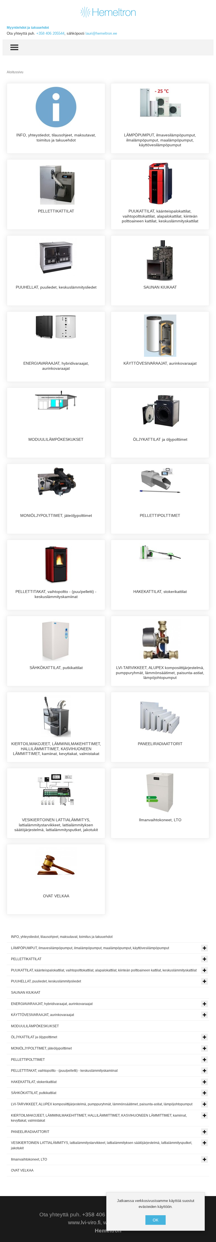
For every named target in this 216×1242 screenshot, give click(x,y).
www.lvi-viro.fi (84, 1222)
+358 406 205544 (50, 33)
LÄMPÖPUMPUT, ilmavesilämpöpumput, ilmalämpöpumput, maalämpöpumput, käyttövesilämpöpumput (160, 140)
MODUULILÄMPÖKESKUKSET (56, 439)
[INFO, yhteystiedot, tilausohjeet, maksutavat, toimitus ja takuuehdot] (56, 107)
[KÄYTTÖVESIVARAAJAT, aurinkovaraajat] (160, 335)
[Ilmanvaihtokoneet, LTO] (160, 792)
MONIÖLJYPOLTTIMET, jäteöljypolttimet (56, 515)
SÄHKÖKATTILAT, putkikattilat (56, 667)
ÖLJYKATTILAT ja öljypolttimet (160, 439)
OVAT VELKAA (56, 896)
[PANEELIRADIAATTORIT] (160, 716)
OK (155, 1220)
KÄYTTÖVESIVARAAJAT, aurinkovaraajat (160, 363)
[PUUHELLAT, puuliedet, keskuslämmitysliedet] (56, 257)
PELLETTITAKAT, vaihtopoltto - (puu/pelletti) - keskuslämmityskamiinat (55, 594)
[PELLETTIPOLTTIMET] (160, 480)
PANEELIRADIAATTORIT (160, 743)
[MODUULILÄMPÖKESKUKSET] (56, 400)
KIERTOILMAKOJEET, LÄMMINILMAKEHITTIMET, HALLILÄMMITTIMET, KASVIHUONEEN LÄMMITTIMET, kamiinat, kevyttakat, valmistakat (56, 748)
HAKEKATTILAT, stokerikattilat (160, 591)
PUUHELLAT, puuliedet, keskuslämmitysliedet (56, 287)
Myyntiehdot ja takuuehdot (28, 28)
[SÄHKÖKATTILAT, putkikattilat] (56, 640)
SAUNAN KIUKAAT (160, 287)
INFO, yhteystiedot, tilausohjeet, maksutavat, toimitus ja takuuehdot (56, 137)
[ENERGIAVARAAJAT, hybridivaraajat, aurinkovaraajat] (56, 327)
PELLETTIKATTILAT (56, 211)
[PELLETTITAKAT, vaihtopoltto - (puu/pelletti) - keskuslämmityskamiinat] (56, 564)
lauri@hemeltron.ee (101, 33)
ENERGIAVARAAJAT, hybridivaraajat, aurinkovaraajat (56, 366)
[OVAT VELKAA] (56, 863)
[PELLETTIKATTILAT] (56, 183)
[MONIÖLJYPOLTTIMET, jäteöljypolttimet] (56, 482)
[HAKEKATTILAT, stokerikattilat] (160, 552)
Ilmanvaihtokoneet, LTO (160, 820)
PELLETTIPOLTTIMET (160, 515)
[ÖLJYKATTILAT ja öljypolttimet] (160, 411)
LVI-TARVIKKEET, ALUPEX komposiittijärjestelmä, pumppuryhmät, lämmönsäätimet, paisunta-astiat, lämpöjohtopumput (160, 672)
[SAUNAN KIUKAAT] (160, 259)
